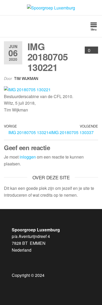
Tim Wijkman (26, 78)
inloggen (28, 157)
